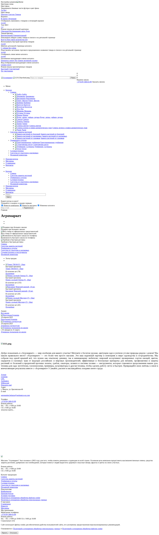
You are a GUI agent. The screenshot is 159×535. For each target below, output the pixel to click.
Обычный (5, 31)
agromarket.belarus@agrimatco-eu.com (15, 395)
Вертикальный (7, 35)
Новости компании (11, 205)
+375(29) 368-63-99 (84, 82)
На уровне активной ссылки (26, 61)
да (2, 23)
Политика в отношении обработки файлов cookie (20, 498)
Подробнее (10, 274)
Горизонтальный (19, 35)
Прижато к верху (8, 61)
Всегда (4, 40)
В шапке (4, 19)
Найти (9, 197)
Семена (13, 92)
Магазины (10, 161)
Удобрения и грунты (18, 140)
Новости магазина (29, 205)
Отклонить (13, 533)
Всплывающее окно (17, 31)
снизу (9, 65)
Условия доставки (8, 496)
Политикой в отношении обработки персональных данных (36, 529)
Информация (6, 491)
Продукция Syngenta (9, 319)
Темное (18, 14)
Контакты (9, 165)
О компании (10, 163)
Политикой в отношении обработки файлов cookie (82, 529)
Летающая (12, 19)
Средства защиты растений (21, 132)
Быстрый (5, 69)
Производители (12, 159)
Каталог (9, 90)
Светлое (11, 14)
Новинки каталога (47, 205)
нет (4, 23)
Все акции (5, 313)
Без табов (12, 48)
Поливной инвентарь (18, 155)
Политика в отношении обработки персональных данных (24, 500)
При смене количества (16, 40)
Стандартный (14, 69)
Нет (5, 10)
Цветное (4, 14)
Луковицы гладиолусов (10, 326)
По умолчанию (7, 71)
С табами (5, 48)
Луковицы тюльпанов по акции (13, 332)
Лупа (28, 31)
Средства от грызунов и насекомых (24, 153)
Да (2, 10)
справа (4, 65)
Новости (4, 506)
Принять (5, 533)
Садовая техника (17, 151)
